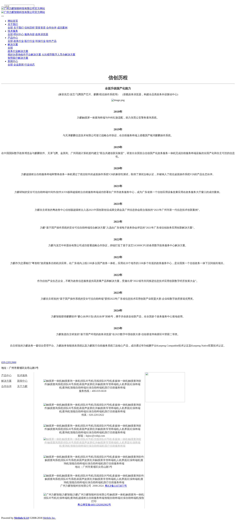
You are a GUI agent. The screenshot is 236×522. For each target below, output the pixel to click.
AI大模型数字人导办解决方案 (58, 54)
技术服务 (13, 31)
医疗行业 (29, 41)
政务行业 (18, 41)
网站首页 (13, 21)
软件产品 (51, 41)
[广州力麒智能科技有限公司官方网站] (118, 8)
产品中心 (13, 37)
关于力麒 (22, 386)
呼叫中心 (18, 34)
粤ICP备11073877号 (116, 485)
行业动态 (29, 64)
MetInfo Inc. (49, 518)
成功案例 (62, 27)
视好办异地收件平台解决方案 (24, 54)
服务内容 (29, 34)
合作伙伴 (51, 27)
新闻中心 (13, 61)
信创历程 (29, 27)
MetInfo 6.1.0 (21, 518)
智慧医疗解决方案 (18, 58)
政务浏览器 (41, 34)
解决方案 (13, 44)
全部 (10, 27)
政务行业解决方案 (18, 51)
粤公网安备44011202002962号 (94, 504)
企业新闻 (18, 64)
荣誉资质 (40, 27)
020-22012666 (8, 362)
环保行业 (40, 41)
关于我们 (13, 24)
